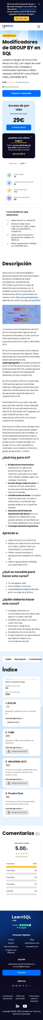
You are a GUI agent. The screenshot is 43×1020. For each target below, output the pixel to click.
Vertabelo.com (32, 946)
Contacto (21, 972)
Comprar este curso (19, 751)
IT (26, 986)
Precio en (13, 163)
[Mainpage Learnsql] (8, 26)
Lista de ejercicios (13, 718)
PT (23, 986)
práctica (36, 300)
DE (17, 986)
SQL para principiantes (27, 297)
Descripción (20, 659)
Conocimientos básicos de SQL (23, 589)
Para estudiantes (11, 946)
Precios (11, 943)
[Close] (39, 4)
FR (20, 986)
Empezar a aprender (21, 93)
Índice (8, 659)
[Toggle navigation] (39, 27)
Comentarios (35, 659)
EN (13, 986)
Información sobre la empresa (34, 998)
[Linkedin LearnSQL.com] (17, 1006)
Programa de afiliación (11, 951)
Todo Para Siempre (25, 14)
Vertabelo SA (27, 1011)
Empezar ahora (13, 722)
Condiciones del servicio (7, 997)
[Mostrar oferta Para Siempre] (31, 136)
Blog (32, 939)
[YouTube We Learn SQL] (25, 1006)
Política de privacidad (20, 997)
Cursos (11, 939)
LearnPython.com (32, 943)
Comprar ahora (19, 127)
